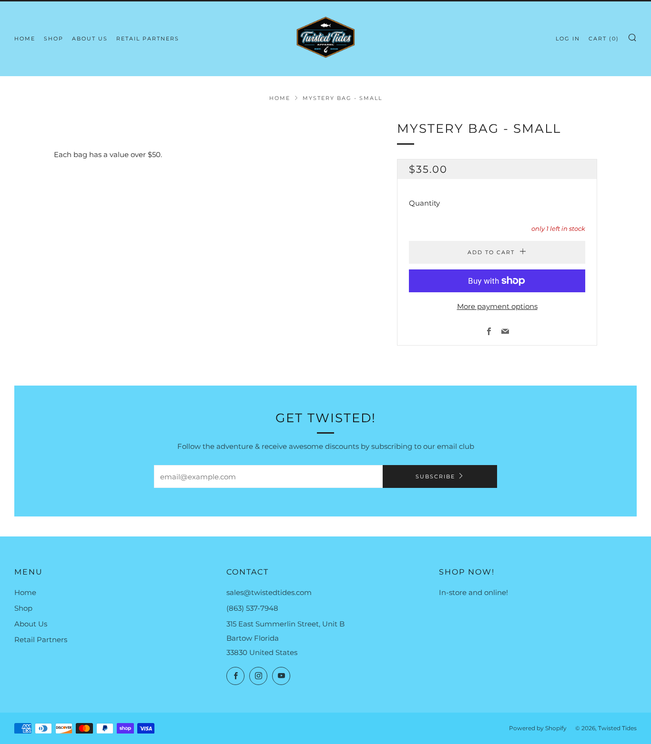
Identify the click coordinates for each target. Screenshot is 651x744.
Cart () (604, 38)
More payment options (497, 306)
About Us (90, 38)
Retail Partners (147, 38)
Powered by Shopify (538, 728)
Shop (53, 38)
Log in (568, 38)
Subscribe (435, 476)
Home (24, 38)
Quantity (424, 203)
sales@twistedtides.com (269, 592)
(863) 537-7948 (252, 608)
